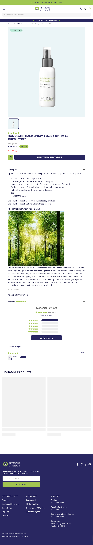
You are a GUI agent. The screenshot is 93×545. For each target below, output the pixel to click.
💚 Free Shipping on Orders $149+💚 (46, 20)
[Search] (88, 15)
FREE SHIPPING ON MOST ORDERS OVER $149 (46, 2)
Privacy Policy (6, 536)
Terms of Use (16, 536)
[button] (13, 133)
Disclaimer (24, 536)
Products (18, 24)
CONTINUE (21, 484)
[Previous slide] (2, 2)
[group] (46, 72)
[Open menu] (4, 9)
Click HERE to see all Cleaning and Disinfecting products (31, 201)
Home (8, 24)
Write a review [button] (46, 338)
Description (13, 169)
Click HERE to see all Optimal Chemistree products (29, 204)
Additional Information (18, 295)
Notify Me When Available (49, 157)
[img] (13, 353)
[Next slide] (91, 2)
